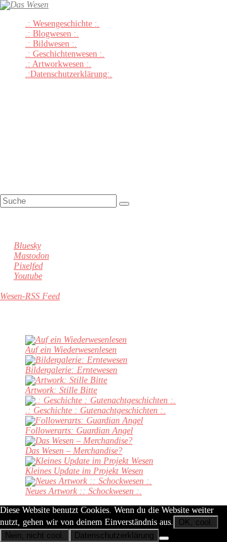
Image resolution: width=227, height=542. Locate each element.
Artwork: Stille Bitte (61, 390)
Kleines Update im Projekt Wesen (84, 471)
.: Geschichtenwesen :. (65, 54)
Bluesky (27, 245)
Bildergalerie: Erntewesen (71, 370)
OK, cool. (195, 522)
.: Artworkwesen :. (58, 64)
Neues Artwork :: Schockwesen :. (83, 491)
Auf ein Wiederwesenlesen (71, 350)
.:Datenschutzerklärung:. (68, 74)
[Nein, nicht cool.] (164, 538)
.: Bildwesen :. (51, 44)
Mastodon (31, 256)
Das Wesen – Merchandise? (73, 451)
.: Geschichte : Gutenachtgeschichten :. (95, 410)
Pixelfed (28, 266)
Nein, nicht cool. (34, 535)
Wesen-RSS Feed (30, 296)
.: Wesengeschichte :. (62, 23)
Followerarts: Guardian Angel (79, 430)
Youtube (28, 276)
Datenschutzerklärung (114, 535)
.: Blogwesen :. (52, 33)
